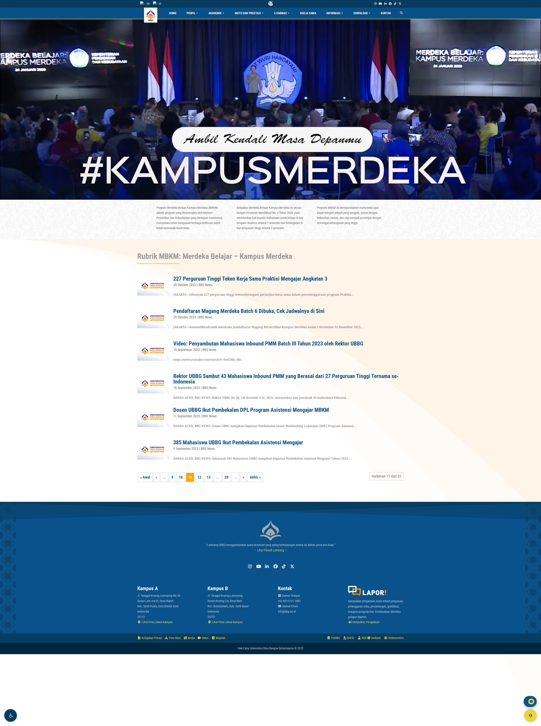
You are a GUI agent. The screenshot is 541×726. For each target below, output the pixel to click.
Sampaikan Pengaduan (366, 622)
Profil (191, 13)
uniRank (376, 638)
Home (172, 13)
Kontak (386, 13)
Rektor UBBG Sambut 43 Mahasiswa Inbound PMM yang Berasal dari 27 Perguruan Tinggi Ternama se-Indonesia (286, 379)
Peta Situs (174, 638)
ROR (363, 638)
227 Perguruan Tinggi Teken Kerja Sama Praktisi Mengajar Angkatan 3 (250, 279)
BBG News (205, 285)
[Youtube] (380, 3)
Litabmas (280, 13)
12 (199, 477)
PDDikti (335, 638)
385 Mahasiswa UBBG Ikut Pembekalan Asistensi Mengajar (238, 442)
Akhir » (255, 477)
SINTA (350, 638)
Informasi (333, 13)
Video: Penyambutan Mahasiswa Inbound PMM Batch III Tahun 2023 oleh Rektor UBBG (268, 343)
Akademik (215, 13)
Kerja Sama (308, 13)
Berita (191, 638)
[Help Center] (530, 715)
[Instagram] (375, 3)
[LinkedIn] (385, 3)
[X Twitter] (400, 3)
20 (226, 477)
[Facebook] (390, 3)
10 (181, 477)
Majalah (220, 638)
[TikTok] (395, 3)
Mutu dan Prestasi (248, 13)
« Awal (145, 477)
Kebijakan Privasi (151, 638)
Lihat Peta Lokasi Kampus (156, 622)
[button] (10, 715)
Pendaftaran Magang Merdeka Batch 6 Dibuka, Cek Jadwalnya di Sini (249, 311)
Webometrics (396, 638)
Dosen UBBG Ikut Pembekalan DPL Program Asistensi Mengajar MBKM (251, 410)
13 (208, 477)
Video (205, 638)
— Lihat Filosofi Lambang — (270, 550)
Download (361, 13)
